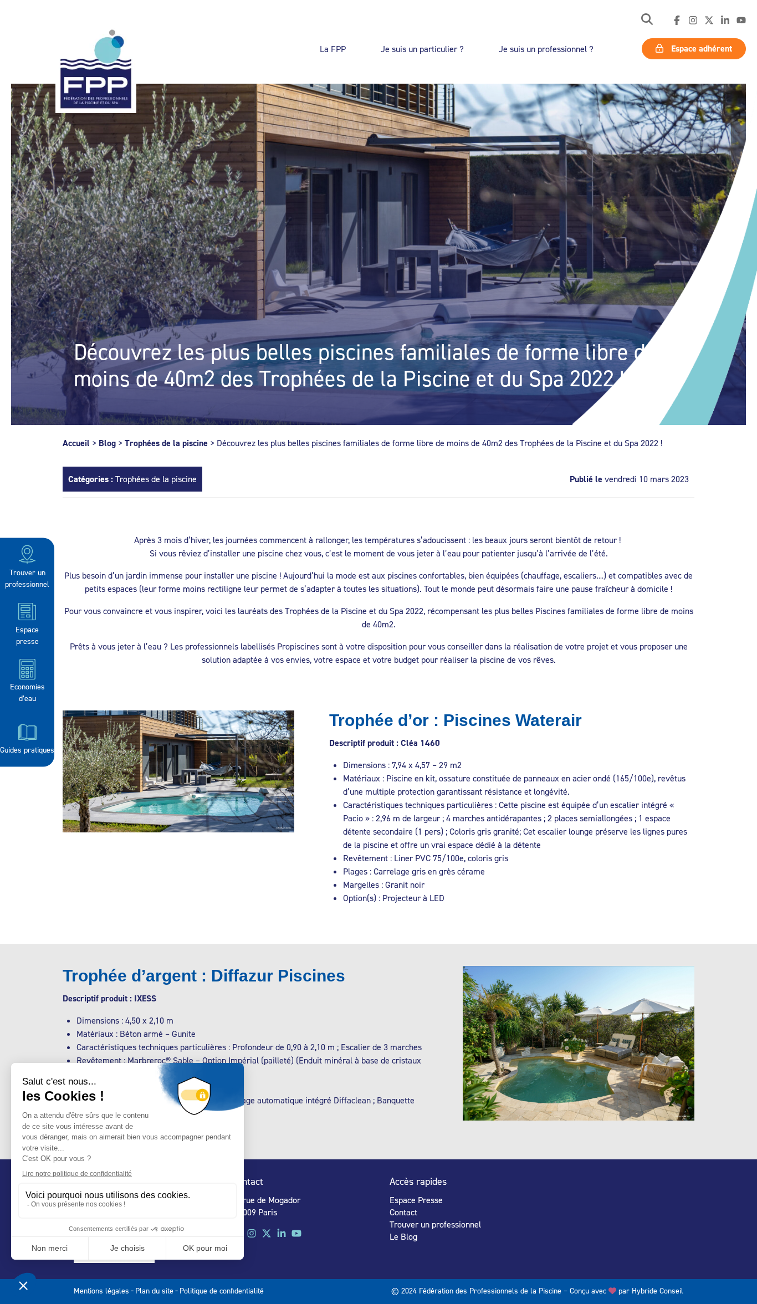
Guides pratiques (27, 749)
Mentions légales (101, 1290)
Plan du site (154, 1290)
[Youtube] (741, 20)
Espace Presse (416, 1199)
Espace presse (27, 634)
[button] (647, 20)
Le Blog (403, 1236)
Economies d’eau (27, 692)
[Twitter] (709, 20)
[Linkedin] (725, 20)
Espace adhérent (700, 48)
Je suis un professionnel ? (546, 48)
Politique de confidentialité (222, 1290)
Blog (107, 443)
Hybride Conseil (657, 1290)
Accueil (76, 443)
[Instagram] (693, 20)
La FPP (333, 48)
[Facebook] (677, 20)
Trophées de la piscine (166, 443)
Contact (403, 1212)
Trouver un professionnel (27, 577)
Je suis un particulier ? (422, 48)
